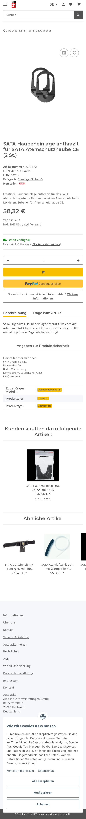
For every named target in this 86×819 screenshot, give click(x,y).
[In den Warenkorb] (6, 43)
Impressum (10, 681)
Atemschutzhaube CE (49, 389)
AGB (6, 658)
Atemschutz (44, 405)
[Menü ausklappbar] (5, 2)
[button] (63, 4)
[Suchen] (78, 15)
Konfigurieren (43, 792)
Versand (35, 224)
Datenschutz (46, 770)
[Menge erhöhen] (78, 260)
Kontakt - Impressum (20, 770)
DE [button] (52, 4)
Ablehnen (43, 804)
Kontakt (8, 630)
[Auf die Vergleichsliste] (64, 52)
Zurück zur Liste (15, 30)
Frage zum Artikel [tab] (47, 313)
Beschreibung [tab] (14, 313)
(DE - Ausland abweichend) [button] (46, 244)
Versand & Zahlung (16, 637)
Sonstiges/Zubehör (30, 179)
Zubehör (42, 398)
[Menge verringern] (7, 260)
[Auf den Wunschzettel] (74, 52)
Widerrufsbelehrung (17, 666)
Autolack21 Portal (14, 644)
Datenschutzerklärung (18, 673)
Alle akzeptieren (43, 781)
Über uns (9, 622)
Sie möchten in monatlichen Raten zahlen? (43, 296)
